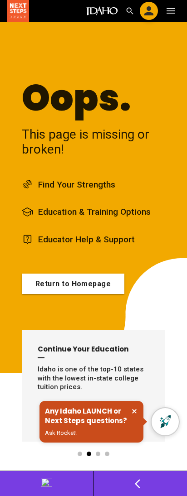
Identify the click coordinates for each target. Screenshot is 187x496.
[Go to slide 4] (107, 454)
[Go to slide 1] (80, 454)
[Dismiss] (134, 411)
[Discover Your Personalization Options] (47, 483)
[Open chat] (165, 421)
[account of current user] (149, 11)
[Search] (129, 11)
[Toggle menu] (171, 11)
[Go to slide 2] (89, 454)
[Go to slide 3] (98, 454)
